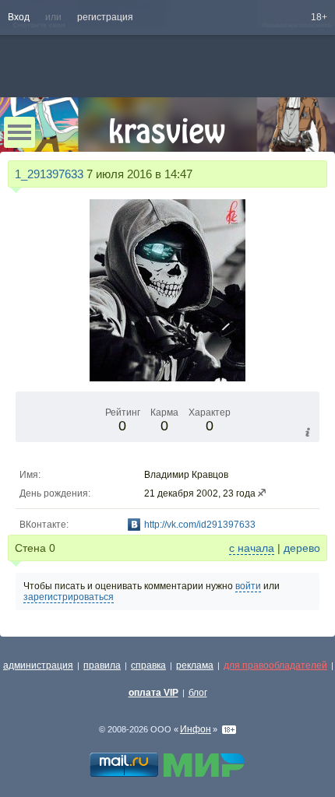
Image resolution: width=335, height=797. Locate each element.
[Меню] (19, 132)
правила (102, 665)
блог (198, 692)
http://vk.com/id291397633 (200, 524)
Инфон (195, 729)
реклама (194, 665)
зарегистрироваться (68, 597)
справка (148, 665)
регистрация (105, 17)
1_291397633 (49, 174)
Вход (19, 17)
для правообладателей (275, 665)
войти (248, 586)
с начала (251, 548)
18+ (319, 17)
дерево (302, 548)
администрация (38, 665)
